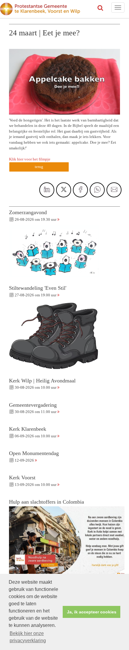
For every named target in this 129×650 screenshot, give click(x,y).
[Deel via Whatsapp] (97, 189)
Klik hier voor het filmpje (29, 159)
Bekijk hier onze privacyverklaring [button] (28, 637)
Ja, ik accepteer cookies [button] (91, 612)
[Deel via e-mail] (114, 189)
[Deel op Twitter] (63, 189)
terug (39, 166)
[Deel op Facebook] (80, 189)
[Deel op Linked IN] (46, 189)
